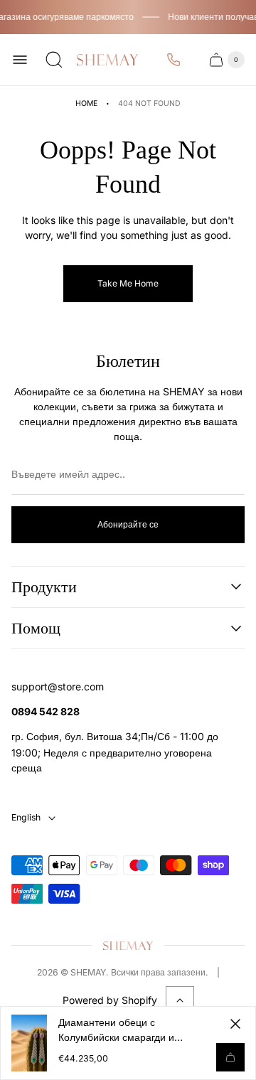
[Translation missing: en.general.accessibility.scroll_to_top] (180, 1000)
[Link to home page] (128, 945)
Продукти (44, 587)
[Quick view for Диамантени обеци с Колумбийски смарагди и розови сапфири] (230, 1057)
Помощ (35, 628)
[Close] (235, 1023)
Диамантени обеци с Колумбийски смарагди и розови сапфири (116, 1030)
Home (86, 103)
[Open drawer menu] (20, 59)
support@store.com (57, 686)
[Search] (54, 59)
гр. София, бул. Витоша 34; (76, 736)
